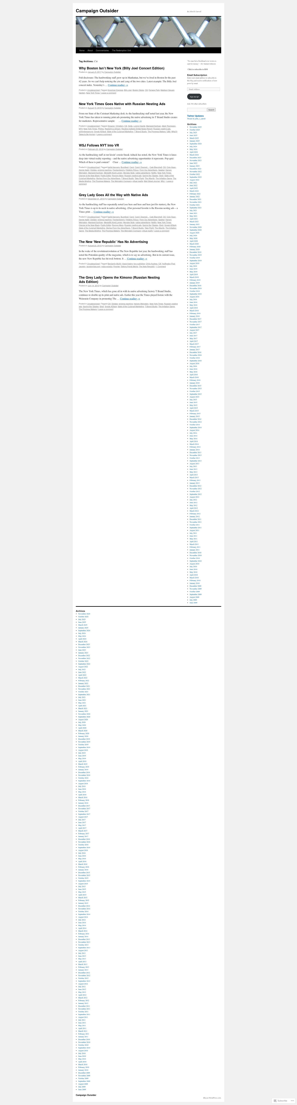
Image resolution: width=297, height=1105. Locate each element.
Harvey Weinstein (141, 303)
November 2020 (196, 227)
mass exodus (106, 266)
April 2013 (194, 474)
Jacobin (82, 266)
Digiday (93, 170)
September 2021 (196, 207)
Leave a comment (108, 92)
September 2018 (196, 294)
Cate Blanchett (156, 167)
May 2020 (193, 238)
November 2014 (196, 422)
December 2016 (195, 352)
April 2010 (194, 575)
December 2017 (195, 319)
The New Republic (147, 266)
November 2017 (196, 321)
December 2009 (195, 586)
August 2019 (194, 263)
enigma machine (105, 170)
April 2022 (194, 188)
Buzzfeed (125, 167)
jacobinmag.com (93, 266)
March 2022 (194, 191)
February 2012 (195, 513)
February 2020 (195, 246)
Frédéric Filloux (132, 170)
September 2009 (196, 594)
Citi (146, 90)
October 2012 (195, 491)
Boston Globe (138, 90)
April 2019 (194, 274)
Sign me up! (194, 96)
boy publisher (139, 263)
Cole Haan (171, 167)
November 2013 (196, 455)
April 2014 (194, 441)
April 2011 (194, 541)
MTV (81, 128)
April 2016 (194, 374)
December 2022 (195, 168)
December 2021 (195, 199)
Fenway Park (154, 90)
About (90, 50)
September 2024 (196, 143)
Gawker (161, 170)
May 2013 (193, 472)
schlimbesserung (86, 131)
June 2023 (193, 163)
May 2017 (193, 338)
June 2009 (193, 602)
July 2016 (193, 366)
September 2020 (196, 230)
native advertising (143, 172)
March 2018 (194, 310)
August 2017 (194, 330)
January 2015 (195, 416)
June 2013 (193, 469)
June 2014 (193, 435)
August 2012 (194, 497)
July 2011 (193, 533)
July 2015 (193, 399)
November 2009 (196, 588)
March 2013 (194, 477)
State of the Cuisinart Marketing (120, 131)
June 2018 (193, 302)
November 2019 (196, 255)
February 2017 (195, 346)
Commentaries (102, 50)
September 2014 (196, 427)
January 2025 (195, 141)
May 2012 (193, 505)
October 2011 (195, 524)
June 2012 (193, 502)
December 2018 (195, 285)
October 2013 (195, 458)
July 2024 (193, 146)
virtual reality (137, 181)
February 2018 (195, 313)
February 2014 (195, 447)
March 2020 (194, 243)
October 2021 (195, 205)
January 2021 (195, 224)
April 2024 (194, 152)
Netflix (154, 172)
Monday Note (129, 172)
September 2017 (196, 327)
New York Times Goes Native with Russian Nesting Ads (122, 103)
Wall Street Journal (152, 181)
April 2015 (194, 408)
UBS (168, 131)
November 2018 (196, 288)
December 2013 (195, 452)
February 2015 (195, 413)
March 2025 (194, 138)
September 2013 (196, 460)
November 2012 (196, 488)
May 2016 (193, 371)
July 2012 (193, 499)
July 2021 (193, 210)
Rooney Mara (117, 175)
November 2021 (196, 202)
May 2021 (193, 216)
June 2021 (193, 213)
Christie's (119, 126)
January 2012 (195, 516)
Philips (101, 128)
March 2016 (194, 377)
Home (81, 50)
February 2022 (195, 193)
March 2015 (194, 410)
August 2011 (194, 530)
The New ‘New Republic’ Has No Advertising (113, 241)
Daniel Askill (84, 170)
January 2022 (195, 196)
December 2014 (195, 419)
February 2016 (195, 380)
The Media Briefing (93, 230)
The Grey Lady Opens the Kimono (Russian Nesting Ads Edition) (119, 279)
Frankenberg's (119, 170)
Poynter (116, 266)
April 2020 (194, 241)
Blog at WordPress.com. (212, 1097)
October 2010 (195, 558)
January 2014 (195, 449)
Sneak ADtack (100, 131)
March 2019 (194, 277)
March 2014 (194, 444)
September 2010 (196, 561)
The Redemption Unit (121, 50)
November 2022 (196, 171)
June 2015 (193, 402)
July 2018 (193, 299)
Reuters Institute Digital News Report (136, 128)
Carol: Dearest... (142, 167)
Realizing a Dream (113, 128)
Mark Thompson (169, 126)
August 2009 (194, 597)
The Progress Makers (157, 131)
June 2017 (193, 335)
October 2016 (195, 358)
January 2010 (195, 583)
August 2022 (194, 179)
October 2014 (195, 424)
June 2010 (193, 569)
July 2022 (193, 182)
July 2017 (193, 333)
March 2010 (194, 577)
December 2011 (195, 519)
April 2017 (194, 341)
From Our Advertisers (148, 170)
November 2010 (196, 555)
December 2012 (195, 485)
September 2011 (196, 527)
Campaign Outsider (97, 10)
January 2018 (195, 316)
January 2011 (195, 549)
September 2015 (196, 394)
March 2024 (194, 154)
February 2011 (195, 547)
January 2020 (195, 249)
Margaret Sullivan (153, 126)
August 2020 (194, 232)
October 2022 (195, 174)
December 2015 (195, 385)
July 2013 (193, 466)
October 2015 (195, 391)
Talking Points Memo (129, 266)
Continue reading (118, 85)
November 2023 (196, 160)
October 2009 (195, 591)
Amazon (111, 126)
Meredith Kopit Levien (113, 172)
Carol (131, 167)
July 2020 (193, 235)
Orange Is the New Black (89, 175)
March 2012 (194, 511)
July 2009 (193, 600)
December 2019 (195, 252)
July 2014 (193, 433)
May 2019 (193, 271)
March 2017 (194, 344)
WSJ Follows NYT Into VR (99, 145)
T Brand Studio (140, 131)
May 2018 (193, 305)
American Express (115, 90)
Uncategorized (93, 90)
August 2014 (194, 430)
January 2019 (195, 282)
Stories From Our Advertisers (108, 178)
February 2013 (195, 480)
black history (127, 263)
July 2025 (193, 132)
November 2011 (196, 522)
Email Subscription (197, 74)
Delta (130, 126)
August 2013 (194, 463)
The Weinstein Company (121, 181)
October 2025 (195, 129)
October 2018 (195, 291)
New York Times (93, 92)
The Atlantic (150, 178)
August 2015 (194, 396)
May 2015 (193, 405)
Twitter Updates (195, 115)
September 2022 (196, 177)
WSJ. (163, 181)
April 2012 (194, 508)
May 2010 (193, 572)
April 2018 (194, 307)
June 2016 (193, 369)
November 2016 (196, 355)
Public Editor (106, 175)
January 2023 (195, 166)
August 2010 (194, 563)
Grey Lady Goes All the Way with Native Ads (113, 194)
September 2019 (196, 260)
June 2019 (193, 269)
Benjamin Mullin (114, 263)
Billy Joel (128, 90)
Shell (161, 175)
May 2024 (193, 149)
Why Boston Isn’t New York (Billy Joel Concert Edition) (121, 68)
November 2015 (196, 388)
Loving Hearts (139, 126)
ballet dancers (114, 167)
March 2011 (194, 544)
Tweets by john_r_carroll (196, 118)
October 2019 (195, 257)
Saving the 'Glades (150, 175)
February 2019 (195, 280)
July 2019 (193, 266)
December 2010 (195, 552)
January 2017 (195, 349)
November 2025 (196, 127)
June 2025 (193, 135)
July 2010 (193, 566)
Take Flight (139, 178)
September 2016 (196, 360)
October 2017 (195, 324)
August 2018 (194, 296)
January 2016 (195, 383)
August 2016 (194, 363)
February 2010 (195, 580)
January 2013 (195, 483)
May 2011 (193, 538)
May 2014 (193, 438)
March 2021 (194, 221)
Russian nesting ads (161, 128)
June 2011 (193, 536)
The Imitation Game (164, 178)
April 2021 (194, 218)
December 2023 (195, 157)
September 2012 (196, 494)
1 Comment (161, 266)
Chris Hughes (151, 263)
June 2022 (193, 185)
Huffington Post (168, 263)
